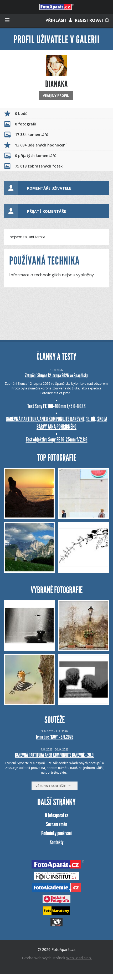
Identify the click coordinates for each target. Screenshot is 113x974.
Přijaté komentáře (46, 211)
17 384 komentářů (31, 134)
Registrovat (90, 20)
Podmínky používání (56, 833)
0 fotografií (25, 123)
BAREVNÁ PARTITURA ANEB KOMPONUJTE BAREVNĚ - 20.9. (54, 755)
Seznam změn (56, 824)
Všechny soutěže (51, 786)
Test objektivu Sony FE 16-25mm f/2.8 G (57, 439)
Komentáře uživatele (49, 188)
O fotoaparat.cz (56, 815)
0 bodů (21, 113)
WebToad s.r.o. (79, 957)
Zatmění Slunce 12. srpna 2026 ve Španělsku (56, 375)
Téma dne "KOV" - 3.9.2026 (54, 737)
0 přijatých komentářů (35, 155)
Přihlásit (56, 20)
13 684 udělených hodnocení (40, 145)
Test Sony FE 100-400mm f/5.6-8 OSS (56, 406)
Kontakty (57, 842)
